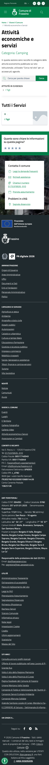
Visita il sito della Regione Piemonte (18, 672)
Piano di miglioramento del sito (15, 587)
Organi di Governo (10, 270)
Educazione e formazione (13, 342)
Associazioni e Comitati (12, 438)
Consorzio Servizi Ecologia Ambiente (18, 694)
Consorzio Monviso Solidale (14, 698)
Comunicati (7, 392)
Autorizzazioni (8, 329)
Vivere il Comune (16, 22)
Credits (5, 630)
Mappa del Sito (8, 644)
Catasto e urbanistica (11, 333)
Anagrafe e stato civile (12, 320)
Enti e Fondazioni (9, 287)
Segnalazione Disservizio (13, 600)
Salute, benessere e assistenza (15, 360)
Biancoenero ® (26, 754)
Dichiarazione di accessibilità (14, 582)
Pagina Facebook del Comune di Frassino (20, 681)
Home (4, 22)
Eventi (4, 412)
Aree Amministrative (11, 274)
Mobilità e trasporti (10, 355)
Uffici (4, 279)
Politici (4, 296)
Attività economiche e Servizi (15, 434)
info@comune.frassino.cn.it (20, 466)
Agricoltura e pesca (10, 311)
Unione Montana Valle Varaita (15, 685)
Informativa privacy (10, 617)
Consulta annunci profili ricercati (16, 659)
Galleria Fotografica (10, 425)
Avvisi (4, 397)
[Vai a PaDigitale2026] (18, 256)
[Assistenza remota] (27, 747)
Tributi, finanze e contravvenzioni (16, 364)
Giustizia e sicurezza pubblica (14, 346)
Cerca (41, 78)
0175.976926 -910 (14, 453)
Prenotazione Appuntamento (15, 595)
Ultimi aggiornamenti (11, 635)
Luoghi (5, 416)
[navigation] (5, 12)
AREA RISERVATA (24, 761)
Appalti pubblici (8, 324)
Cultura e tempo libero (12, 338)
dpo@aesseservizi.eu (17, 561)
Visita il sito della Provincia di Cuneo (18, 676)
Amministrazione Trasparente (15, 578)
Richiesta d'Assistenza (12, 604)
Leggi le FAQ (7, 591)
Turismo (5, 368)
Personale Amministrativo (13, 292)
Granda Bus (7, 667)
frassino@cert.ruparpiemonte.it (21, 462)
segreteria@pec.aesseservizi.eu (20, 564)
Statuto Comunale (10, 613)
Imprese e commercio (11, 351)
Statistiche (6, 639)
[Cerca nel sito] (41, 12)
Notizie (5, 388)
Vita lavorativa (8, 373)
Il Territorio (6, 420)
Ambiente (6, 316)
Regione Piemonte (10, 3)
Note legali (6, 622)
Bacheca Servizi (9, 608)
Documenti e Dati (9, 283)
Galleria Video (8, 429)
